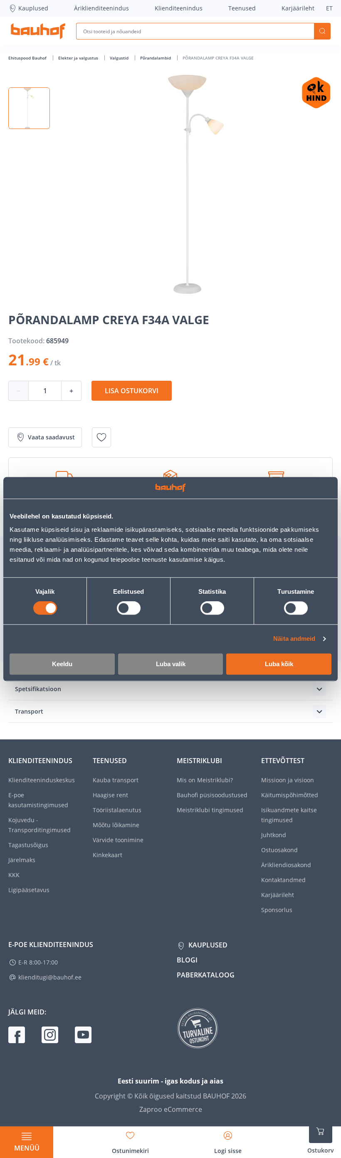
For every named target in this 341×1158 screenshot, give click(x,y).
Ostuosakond (279, 850)
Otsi (322, 31)
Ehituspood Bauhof (28, 58)
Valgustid (120, 58)
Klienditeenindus (179, 8)
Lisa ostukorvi (131, 390)
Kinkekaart (107, 855)
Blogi (187, 960)
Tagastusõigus (28, 845)
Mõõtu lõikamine (116, 825)
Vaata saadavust (51, 437)
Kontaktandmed (283, 880)
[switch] (129, 608)
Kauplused (33, 8)
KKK (14, 875)
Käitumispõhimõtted (289, 795)
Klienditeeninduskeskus (41, 780)
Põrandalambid (156, 58)
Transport (29, 711)
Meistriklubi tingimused (210, 810)
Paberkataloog (206, 974)
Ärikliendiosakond (286, 865)
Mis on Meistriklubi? (205, 780)
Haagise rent (110, 795)
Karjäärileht (298, 8)
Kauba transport (115, 780)
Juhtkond (273, 835)
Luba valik (170, 663)
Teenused (242, 8)
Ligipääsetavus (28, 890)
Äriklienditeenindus (101, 8)
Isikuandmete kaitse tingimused (289, 815)
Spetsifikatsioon (38, 689)
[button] (29, 108)
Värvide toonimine (118, 840)
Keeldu (62, 663)
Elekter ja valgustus (78, 58)
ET (329, 8)
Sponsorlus (276, 910)
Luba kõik (279, 663)
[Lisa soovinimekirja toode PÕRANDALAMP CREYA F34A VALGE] (101, 437)
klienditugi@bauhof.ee (50, 977)
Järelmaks (21, 860)
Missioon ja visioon (287, 780)
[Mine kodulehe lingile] (38, 31)
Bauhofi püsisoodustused (212, 795)
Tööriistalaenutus (117, 810)
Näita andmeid (294, 638)
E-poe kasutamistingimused (38, 800)
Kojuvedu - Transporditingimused (39, 825)
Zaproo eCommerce (170, 1109)
